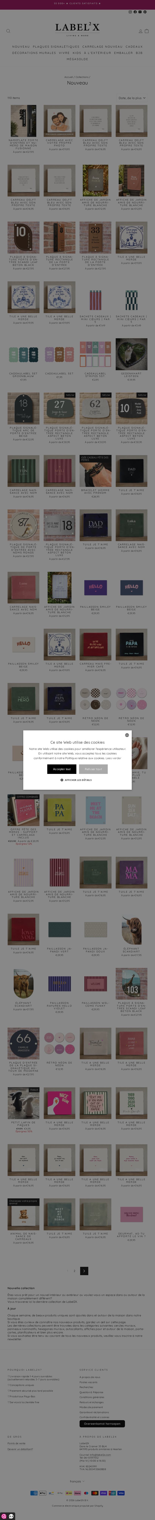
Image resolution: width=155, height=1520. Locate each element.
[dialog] (77, 760)
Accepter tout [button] (62, 769)
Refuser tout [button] (93, 769)
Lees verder (113, 758)
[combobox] (127, 735)
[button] (77, 780)
